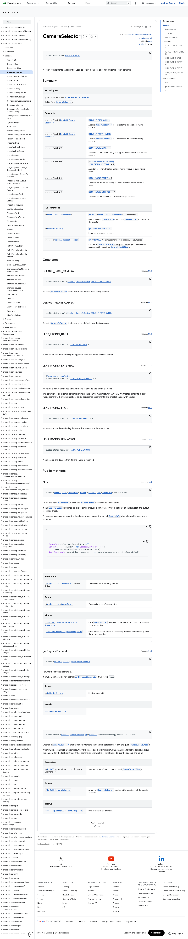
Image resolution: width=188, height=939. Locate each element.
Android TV (92, 903)
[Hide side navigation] (30, 934)
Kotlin (141, 44)
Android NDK (143, 905)
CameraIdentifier (119, 247)
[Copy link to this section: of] (48, 724)
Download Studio (145, 901)
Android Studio (168, 3)
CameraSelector (72, 55)
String (59, 228)
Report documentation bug (174, 891)
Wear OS (91, 891)
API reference (11, 13)
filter (92, 214)
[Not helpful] (150, 27)
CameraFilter (131, 219)
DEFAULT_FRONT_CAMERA (100, 134)
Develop (71, 3)
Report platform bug (171, 886)
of (90, 240)
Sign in (182, 3)
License (49, 933)
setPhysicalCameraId (85, 677)
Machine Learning (70, 891)
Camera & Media (69, 899)
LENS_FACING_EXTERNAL (99, 164)
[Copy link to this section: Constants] (60, 260)
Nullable (51, 228)
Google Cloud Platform (111, 921)
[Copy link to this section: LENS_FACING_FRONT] (72, 408)
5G (64, 907)
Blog (39, 907)
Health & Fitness (69, 895)
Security (40, 895)
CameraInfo (65, 214)
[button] (16, 31)
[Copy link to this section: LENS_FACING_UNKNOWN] (77, 439)
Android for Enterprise (46, 891)
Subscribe (156, 933)
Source (40, 899)
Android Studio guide (146, 889)
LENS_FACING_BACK (97, 148)
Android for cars (94, 899)
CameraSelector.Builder (77, 97)
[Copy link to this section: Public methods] (68, 471)
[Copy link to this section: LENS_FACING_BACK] (70, 334)
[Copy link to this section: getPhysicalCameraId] (71, 651)
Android (40, 886)
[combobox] (118, 3)
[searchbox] (17, 22)
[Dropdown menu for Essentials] (39, 3)
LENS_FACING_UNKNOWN (99, 192)
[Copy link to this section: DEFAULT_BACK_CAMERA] (76, 271)
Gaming (66, 886)
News (39, 903)
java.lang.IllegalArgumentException (64, 631)
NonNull (64, 120)
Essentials (31, 3)
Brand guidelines (62, 933)
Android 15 (117, 895)
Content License (108, 837)
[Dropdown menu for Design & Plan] (61, 3)
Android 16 (117, 891)
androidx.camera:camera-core (139, 34)
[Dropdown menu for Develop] (78, 3)
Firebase (93, 921)
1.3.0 (150, 365)
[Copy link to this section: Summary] (59, 80)
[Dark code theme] (150, 52)
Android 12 (117, 907)
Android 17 (117, 886)
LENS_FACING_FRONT (98, 178)
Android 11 (117, 911)
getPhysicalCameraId (99, 228)
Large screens (93, 886)
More (87, 3)
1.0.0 (150, 41)
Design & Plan (52, 3)
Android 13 (117, 903)
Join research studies (171, 899)
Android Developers (50, 27)
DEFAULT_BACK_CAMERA (99, 120)
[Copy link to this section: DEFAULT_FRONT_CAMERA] (77, 302)
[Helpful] (146, 27)
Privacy (65, 903)
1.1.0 (150, 482)
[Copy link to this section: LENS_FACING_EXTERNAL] (76, 365)
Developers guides (145, 893)
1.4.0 (150, 651)
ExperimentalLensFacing (102, 161)
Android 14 (117, 899)
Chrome (81, 921)
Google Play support (171, 895)
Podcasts (41, 911)
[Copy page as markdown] (91, 36)
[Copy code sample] (150, 526)
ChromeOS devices (95, 895)
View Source (144, 38)
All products (131, 921)
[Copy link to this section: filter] (50, 482)
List (57, 214)
